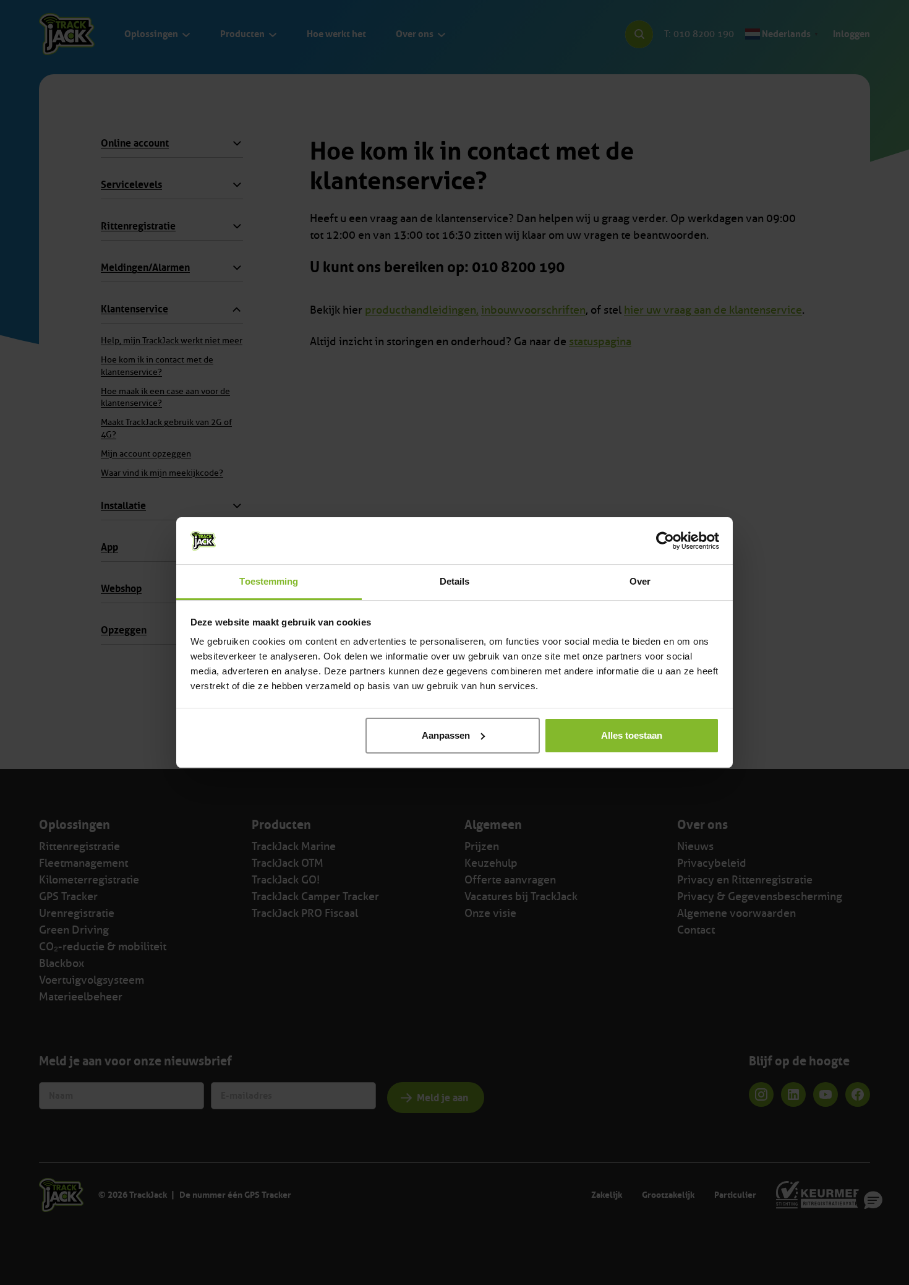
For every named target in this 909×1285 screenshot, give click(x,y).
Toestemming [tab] (268, 581)
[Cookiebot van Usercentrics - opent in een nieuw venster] (665, 540)
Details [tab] (455, 581)
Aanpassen (446, 735)
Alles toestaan (631, 735)
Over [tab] (640, 581)
